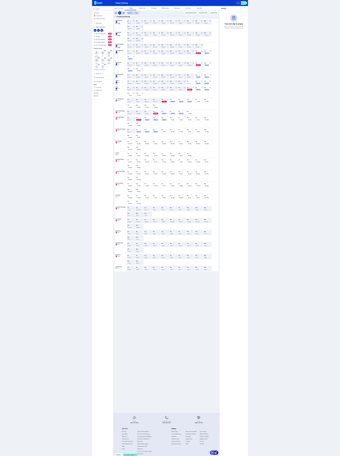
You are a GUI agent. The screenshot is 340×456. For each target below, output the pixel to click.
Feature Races (175, 441)
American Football (191, 431)
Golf (187, 444)
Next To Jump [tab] (119, 8)
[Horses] (116, 13)
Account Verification (143, 434)
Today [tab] (131, 8)
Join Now (125, 434)
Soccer (202, 441)
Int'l (136, 13)
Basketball (189, 439)
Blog (123, 446)
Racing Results (176, 444)
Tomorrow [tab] (142, 8)
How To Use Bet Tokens (144, 451)
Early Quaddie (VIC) (190, 12)
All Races (140, 441)
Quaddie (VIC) (203, 12)
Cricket (188, 441)
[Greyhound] (98, 30)
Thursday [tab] (177, 8)
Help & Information (143, 431)
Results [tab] (199, 8)
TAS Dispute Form (127, 444)
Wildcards (140, 453)
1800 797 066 (134, 422)
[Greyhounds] (119, 13)
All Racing (174, 431)
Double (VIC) (213, 12)
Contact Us (125, 439)
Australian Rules (191, 434)
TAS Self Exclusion (127, 441)
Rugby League (204, 436)
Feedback (118, 454)
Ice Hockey (203, 431)
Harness (174, 436)
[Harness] (101, 30)
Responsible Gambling (144, 436)
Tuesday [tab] (153, 8)
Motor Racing (204, 434)
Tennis (202, 444)
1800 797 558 (199, 422)
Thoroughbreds (176, 434)
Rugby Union (204, 439)
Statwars (140, 449)
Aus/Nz (130, 13)
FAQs (123, 449)
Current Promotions (143, 439)
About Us (124, 436)
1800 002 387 (166, 422)
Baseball (188, 436)
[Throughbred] (95, 30)
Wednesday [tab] (165, 8)
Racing (124, 431)
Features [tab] (188, 8)
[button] (130, 455)
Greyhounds (175, 439)
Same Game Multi (142, 444)
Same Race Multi (142, 446)
